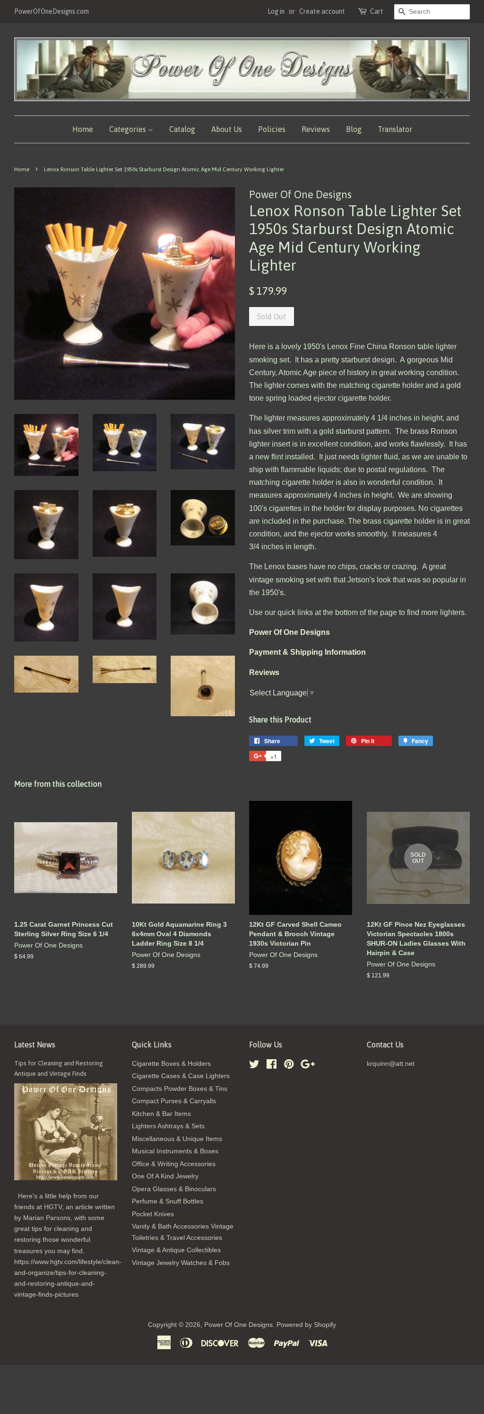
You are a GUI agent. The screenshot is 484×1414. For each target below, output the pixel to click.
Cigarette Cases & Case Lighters (181, 1076)
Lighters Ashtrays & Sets (168, 1126)
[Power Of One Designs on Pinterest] (289, 1066)
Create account (322, 11)
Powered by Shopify (306, 1324)
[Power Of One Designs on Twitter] (254, 1066)
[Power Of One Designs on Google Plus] (308, 1066)
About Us (226, 129)
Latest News (34, 1044)
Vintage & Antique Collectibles (176, 1250)
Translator (395, 129)
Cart (376, 11)
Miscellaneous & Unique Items (177, 1138)
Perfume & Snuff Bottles (167, 1201)
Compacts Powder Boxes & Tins (179, 1088)
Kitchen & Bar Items (161, 1113)
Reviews (316, 129)
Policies (271, 129)
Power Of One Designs (238, 1324)
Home (82, 129)
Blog (354, 129)
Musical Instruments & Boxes (175, 1151)
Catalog (182, 129)
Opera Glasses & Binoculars (174, 1189)
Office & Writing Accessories (174, 1164)
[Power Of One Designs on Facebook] (271, 1066)
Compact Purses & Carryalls (174, 1101)
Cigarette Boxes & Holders (171, 1063)
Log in (276, 11)
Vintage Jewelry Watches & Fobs (181, 1262)
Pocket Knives (153, 1214)
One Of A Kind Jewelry (165, 1176)
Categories (128, 129)
